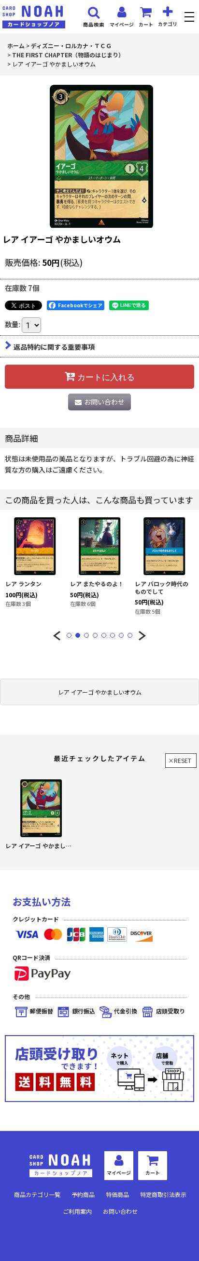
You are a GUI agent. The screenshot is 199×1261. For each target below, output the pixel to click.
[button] (191, 18)
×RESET (179, 760)
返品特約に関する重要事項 (54, 347)
